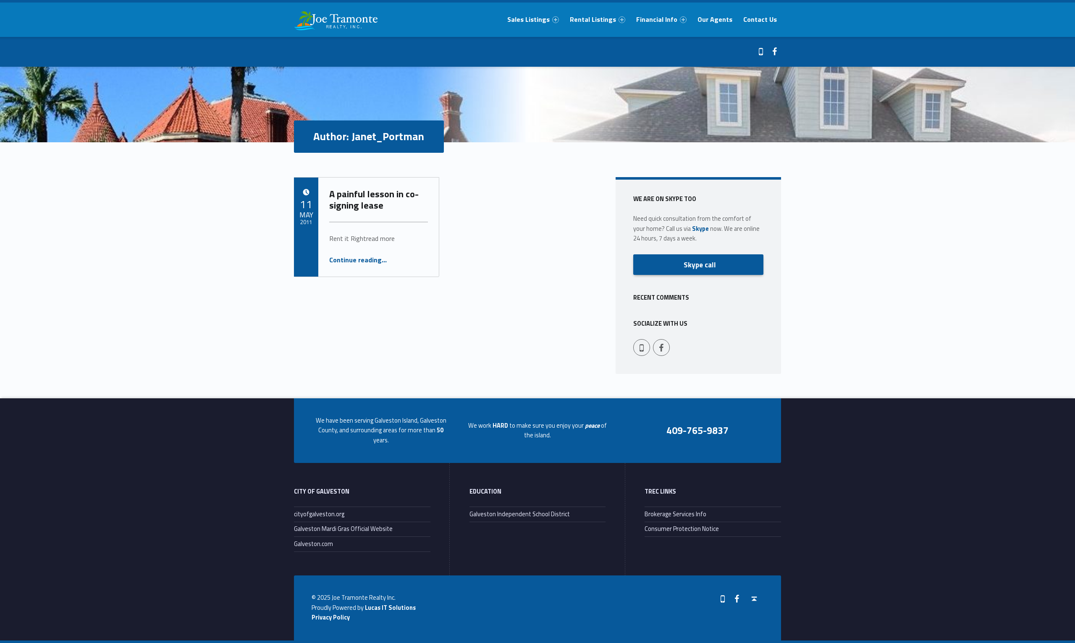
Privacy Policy (331, 617)
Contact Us (760, 19)
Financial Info (656, 19)
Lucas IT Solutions (390, 607)
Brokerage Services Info (675, 514)
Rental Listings (593, 19)
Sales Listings (528, 19)
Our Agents (714, 19)
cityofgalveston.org (319, 514)
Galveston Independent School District (519, 514)
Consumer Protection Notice (682, 528)
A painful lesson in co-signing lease (374, 199)
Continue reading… (358, 260)
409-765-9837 (697, 430)
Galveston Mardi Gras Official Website (343, 528)
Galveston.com (313, 544)
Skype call (700, 264)
